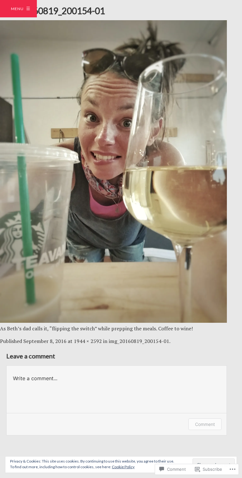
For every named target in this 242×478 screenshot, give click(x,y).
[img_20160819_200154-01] (113, 320)
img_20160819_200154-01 (139, 341)
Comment (205, 424)
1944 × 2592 (88, 341)
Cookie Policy (123, 466)
